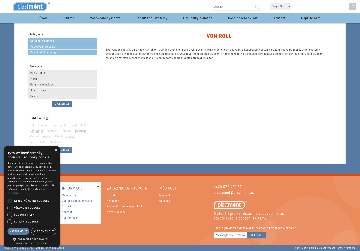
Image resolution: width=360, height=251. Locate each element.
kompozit (53, 131)
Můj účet (164, 195)
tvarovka (56, 142)
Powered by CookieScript (32, 243)
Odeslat (256, 235)
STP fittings (38, 90)
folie (54, 125)
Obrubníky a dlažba (42, 41)
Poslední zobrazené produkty (125, 206)
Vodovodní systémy (42, 46)
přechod (34, 136)
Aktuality (113, 200)
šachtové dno (38, 142)
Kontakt (67, 212)
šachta (70, 136)
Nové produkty (116, 212)
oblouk (67, 131)
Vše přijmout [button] (18, 231)
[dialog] (32, 196)
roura (46, 136)
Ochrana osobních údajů (77, 200)
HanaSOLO (58, 248)
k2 (74, 125)
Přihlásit (352, 6)
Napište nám (70, 217)
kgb (83, 125)
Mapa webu (69, 195)
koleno (36, 131)
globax (64, 125)
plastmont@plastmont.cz (234, 192)
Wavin (34, 78)
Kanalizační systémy (43, 52)
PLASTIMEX (37, 73)
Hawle (34, 96)
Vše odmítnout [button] (44, 231)
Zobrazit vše (62, 104)
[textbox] (236, 6)
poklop (80, 131)
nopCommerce (25, 248)
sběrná (58, 136)
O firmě (66, 206)
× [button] (55, 150)
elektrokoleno (38, 125)
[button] (32, 239)
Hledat (257, 6)
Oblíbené (164, 200)
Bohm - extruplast (41, 84)
